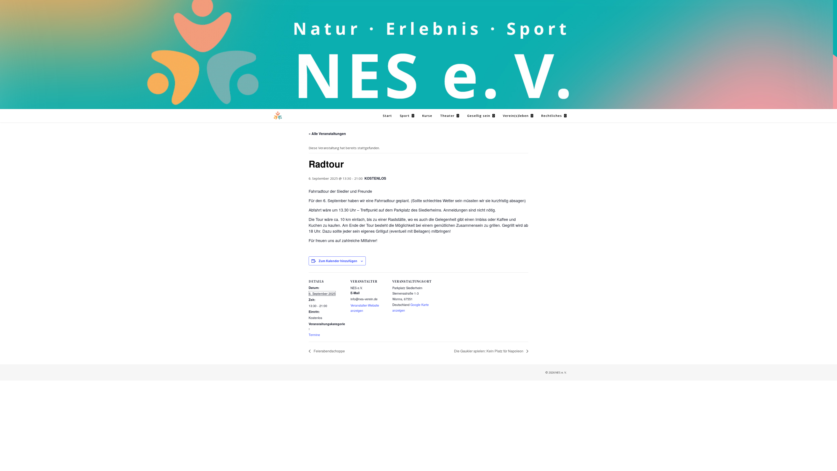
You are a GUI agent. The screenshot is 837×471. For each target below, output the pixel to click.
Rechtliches (551, 115)
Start (387, 115)
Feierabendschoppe (329, 350)
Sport (405, 115)
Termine (314, 335)
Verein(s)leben (516, 115)
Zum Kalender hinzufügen (338, 261)
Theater (447, 115)
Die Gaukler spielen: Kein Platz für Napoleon (489, 350)
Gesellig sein (478, 115)
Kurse (427, 115)
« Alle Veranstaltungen (327, 133)
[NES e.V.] (278, 115)
